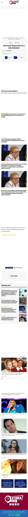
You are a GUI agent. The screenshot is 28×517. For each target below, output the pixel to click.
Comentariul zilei (4, 162)
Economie (3, 315)
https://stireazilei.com (14, 277)
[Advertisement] (14, 23)
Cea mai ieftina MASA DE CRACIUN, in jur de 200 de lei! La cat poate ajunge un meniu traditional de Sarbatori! (7, 484)
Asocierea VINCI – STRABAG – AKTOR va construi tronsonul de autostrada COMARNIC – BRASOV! (20, 484)
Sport (2, 298)
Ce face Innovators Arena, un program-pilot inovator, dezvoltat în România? (9, 318)
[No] (26, 513)
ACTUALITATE (11, 38)
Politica (17, 38)
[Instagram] (13, 504)
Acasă (5, 38)
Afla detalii (17, 514)
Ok (9, 514)
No (12, 514)
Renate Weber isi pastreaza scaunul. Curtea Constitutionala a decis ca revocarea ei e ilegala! (13, 115)
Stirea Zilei (9, 50)
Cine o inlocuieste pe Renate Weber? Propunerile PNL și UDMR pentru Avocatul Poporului (13, 140)
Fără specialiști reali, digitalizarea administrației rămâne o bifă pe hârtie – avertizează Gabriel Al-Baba (8, 310)
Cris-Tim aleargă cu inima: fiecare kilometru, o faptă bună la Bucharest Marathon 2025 (9, 302)
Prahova (3, 289)
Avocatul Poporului (18, 267)
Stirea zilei (17, 42)
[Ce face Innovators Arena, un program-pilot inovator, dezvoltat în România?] (23, 318)
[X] (16, 504)
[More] (21, 57)
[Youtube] (18, 504)
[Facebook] (10, 504)
